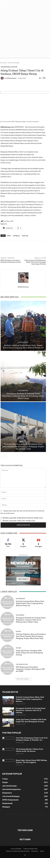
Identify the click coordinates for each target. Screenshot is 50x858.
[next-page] (5, 456)
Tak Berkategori (22, 664)
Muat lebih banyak (22, 679)
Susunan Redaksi (16, 849)
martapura (16, 235)
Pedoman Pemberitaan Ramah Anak (17, 851)
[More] (42, 85)
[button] (4, 3)
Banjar (23, 441)
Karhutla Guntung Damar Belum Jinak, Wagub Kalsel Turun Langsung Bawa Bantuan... (30, 699)
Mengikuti (23, 539)
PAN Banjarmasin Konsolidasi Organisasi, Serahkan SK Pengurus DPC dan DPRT (30, 669)
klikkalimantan (11, 78)
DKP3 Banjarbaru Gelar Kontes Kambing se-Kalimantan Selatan (11, 261)
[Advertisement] (25, 32)
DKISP (9, 235)
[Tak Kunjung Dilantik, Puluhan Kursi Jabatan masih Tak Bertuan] (8, 752)
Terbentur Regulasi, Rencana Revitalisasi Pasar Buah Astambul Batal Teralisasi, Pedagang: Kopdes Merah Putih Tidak (23, 446)
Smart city (25, 235)
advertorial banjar (13, 63)
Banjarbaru (23, 390)
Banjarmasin (23, 342)
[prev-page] (2, 456)
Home (42, 851)
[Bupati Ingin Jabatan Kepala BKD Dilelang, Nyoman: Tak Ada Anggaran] (8, 763)
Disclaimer (34, 851)
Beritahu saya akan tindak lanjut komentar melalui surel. (23, 518)
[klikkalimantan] (2, 78)
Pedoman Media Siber (30, 849)
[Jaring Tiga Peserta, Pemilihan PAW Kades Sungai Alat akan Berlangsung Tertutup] (7, 651)
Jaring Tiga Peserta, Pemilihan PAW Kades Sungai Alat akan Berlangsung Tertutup (29, 653)
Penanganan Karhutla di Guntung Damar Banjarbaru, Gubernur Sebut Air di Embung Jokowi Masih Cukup (23, 395)
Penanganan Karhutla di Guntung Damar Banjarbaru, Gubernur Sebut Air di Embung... (31, 710)
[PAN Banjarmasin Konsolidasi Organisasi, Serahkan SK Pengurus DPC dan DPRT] (7, 668)
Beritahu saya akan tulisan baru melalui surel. (19, 521)
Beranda (3, 63)
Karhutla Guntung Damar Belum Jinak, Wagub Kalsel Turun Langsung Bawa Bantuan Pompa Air (30, 603)
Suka (8, 539)
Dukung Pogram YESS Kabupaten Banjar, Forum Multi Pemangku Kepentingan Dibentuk (35, 262)
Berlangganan (38, 539)
